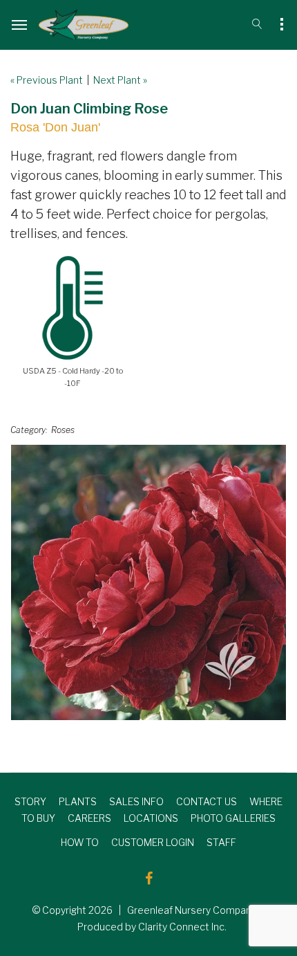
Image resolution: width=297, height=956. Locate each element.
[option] (148, 582)
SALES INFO (136, 801)
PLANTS (78, 801)
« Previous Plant (46, 80)
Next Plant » (120, 80)
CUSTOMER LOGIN (152, 842)
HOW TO (80, 842)
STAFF (221, 842)
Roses (63, 430)
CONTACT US (206, 801)
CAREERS (89, 818)
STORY (30, 801)
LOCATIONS (151, 818)
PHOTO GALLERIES (233, 818)
